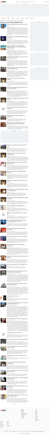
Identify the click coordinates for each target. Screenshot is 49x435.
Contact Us (29, 431)
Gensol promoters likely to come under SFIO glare (17, 236)
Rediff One (22, 412)
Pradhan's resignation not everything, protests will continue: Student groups (17, 68)
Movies (22, 18)
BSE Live (1, 422)
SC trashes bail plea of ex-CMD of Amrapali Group (17, 318)
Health (8, 422)
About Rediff (6, 431)
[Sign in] (48, 2)
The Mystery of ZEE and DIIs (13, 296)
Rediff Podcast (37, 420)
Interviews (15, 20)
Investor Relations (24, 431)
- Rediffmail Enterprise (24, 413)
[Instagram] (25, 433)
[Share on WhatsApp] (20, 433)
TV (31, 1)
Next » (14, 403)
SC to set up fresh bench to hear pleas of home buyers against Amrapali (17, 284)
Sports (27, 18)
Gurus (30, 1)
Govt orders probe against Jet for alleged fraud (17, 264)
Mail (18, 1)
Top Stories (3, 18)
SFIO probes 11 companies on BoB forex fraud (16, 355)
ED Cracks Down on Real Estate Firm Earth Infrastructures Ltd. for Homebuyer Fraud (16, 123)
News (20, 1)
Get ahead (31, 18)
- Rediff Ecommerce (23, 414)
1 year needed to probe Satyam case (14, 332)
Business (13, 18)
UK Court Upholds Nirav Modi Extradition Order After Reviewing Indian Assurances (16, 221)
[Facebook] (23, 433)
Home (17, 1)
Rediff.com (35, 431)
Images (8, 20)
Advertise (10, 431)
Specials (18, 20)
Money (23, 1)
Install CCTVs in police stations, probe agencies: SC (17, 339)
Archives (22, 20)
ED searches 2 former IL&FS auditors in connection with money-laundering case (17, 303)
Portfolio (1, 427)
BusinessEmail (27, 1)
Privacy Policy (14, 431)
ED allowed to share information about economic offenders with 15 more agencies (17, 271)
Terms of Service (19, 431)
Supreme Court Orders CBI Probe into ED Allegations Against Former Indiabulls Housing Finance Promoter (16, 47)
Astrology (36, 419)
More (32, 1)
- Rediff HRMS (23, 415)
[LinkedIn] (28, 433)
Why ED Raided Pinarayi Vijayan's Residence (16, 205)
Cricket (18, 18)
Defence (5, 20)
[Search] (45, 2)
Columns (11, 20)
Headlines (2, 20)
